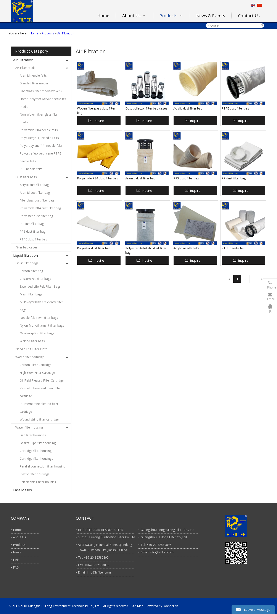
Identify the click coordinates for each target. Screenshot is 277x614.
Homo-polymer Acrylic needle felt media (43, 103)
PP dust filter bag (32, 224)
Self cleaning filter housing (38, 482)
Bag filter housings (33, 435)
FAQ (16, 567)
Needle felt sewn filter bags (39, 318)
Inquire (99, 120)
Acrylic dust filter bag (34, 185)
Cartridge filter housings (36, 458)
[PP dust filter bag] (243, 153)
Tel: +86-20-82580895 (93, 557)
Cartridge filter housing (36, 451)
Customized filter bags (35, 279)
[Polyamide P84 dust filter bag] (99, 153)
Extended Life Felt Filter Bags (40, 286)
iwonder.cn (170, 606)
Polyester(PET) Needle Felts (39, 138)
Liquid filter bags (26, 263)
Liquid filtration (25, 255)
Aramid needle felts (33, 75)
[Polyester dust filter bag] (99, 223)
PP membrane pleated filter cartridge (39, 408)
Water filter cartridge (29, 357)
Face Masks (22, 490)
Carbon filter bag (31, 271)
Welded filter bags (32, 341)
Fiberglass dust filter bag (37, 200)
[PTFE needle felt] (243, 223)
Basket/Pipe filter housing (38, 443)
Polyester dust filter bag (36, 216)
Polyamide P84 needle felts (39, 130)
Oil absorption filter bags (37, 333)
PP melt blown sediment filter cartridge (40, 392)
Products (48, 33)
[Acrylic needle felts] (195, 223)
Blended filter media (34, 83)
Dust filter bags (26, 177)
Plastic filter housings (34, 474)
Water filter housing (29, 427)
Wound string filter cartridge (39, 419)
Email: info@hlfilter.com (94, 572)
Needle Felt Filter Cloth (31, 349)
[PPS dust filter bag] (195, 153)
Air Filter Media (25, 68)
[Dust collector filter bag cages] (147, 83)
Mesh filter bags (31, 294)
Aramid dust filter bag (35, 192)
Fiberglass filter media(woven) (41, 91)
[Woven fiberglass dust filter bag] (99, 83)
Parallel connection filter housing (42, 466)
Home (34, 33)
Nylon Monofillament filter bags (42, 325)
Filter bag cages (26, 247)
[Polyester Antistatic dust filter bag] (147, 223)
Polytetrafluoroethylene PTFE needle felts (40, 157)
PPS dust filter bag (32, 231)
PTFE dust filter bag (33, 239)
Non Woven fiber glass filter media (39, 118)
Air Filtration (65, 33)
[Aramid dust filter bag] (147, 153)
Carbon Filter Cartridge (35, 365)
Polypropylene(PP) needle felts (41, 145)
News (17, 552)
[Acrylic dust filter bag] (195, 83)
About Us (19, 537)
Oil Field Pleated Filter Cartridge (42, 380)
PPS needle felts (31, 169)
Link (16, 560)
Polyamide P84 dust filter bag (40, 208)
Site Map (137, 606)
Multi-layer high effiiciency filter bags (41, 306)
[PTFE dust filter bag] (243, 83)
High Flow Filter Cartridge (37, 373)
